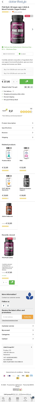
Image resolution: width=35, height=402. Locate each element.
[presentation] (31, 29)
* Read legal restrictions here (10, 320)
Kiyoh (29, 394)
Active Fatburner (7, 216)
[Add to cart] (12, 282)
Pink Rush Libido (7, 257)
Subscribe (27, 317)
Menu (17, 400)
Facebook (3, 305)
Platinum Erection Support (25, 189)
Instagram (8, 305)
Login (10, 400)
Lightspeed (18, 385)
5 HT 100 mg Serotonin (6, 189)
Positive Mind (6, 160)
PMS (21, 160)
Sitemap (26, 372)
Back (2, 2)
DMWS (31, 385)
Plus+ (18, 386)
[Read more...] (17, 2)
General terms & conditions (14, 372)
